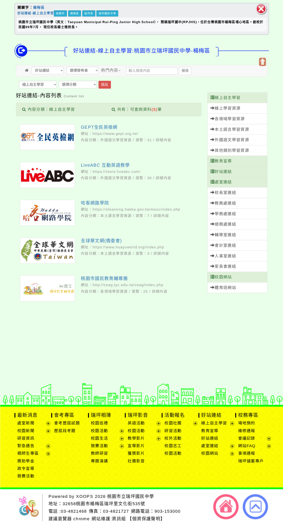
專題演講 (99, 461)
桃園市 (60, 13)
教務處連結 (225, 203)
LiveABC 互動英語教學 (105, 165)
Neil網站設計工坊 (105, 384)
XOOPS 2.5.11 (94, 378)
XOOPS (84, 496)
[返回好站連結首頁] (27, 70)
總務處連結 (225, 224)
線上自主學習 (227, 98)
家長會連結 (225, 266)
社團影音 (136, 461)
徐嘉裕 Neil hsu (107, 390)
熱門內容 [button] (109, 70)
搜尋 (184, 71)
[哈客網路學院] (47, 212)
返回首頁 (226, 506)
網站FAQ (246, 446)
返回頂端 (255, 506)
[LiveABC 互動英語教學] (47, 175)
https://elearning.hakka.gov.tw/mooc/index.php (136, 209)
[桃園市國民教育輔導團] (47, 288)
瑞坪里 (88, 13)
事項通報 (246, 453)
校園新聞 (25, 431)
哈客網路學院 (95, 202)
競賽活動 (25, 476)
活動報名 (174, 415)
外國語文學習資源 (115, 140)
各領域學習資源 (114, 291)
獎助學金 (25, 461)
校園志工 (173, 446)
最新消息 (27, 415)
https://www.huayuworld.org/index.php (128, 247)
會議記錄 (246, 438)
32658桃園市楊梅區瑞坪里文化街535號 (103, 503)
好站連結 (223, 171)
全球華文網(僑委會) (101, 240)
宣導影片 (136, 446)
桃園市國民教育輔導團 (104, 278)
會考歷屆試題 (67, 423)
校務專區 (248, 415)
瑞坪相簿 (101, 415)
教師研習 (99, 453)
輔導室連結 (225, 235)
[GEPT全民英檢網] (47, 137)
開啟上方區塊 (262, 62)
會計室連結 (225, 245)
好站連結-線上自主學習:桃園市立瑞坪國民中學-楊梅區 (141, 51)
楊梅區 (39, 8)
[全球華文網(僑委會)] (47, 250)
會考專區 (64, 415)
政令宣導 (25, 468)
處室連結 (223, 182)
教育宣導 (223, 161)
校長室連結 (225, 192)
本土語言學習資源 (115, 216)
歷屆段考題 (64, 431)
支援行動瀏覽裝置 (190, 372)
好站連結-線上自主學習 (35, 13)
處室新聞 (25, 423)
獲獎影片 (136, 453)
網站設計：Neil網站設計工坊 (29, 379)
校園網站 (223, 277)
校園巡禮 (99, 423)
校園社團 (173, 423)
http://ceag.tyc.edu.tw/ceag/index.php (127, 285)
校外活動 (173, 438)
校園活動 (99, 431)
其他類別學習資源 (232, 150)
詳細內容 (163, 140)
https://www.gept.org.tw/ (115, 134)
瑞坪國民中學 (107, 13)
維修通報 (246, 431)
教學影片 (136, 438)
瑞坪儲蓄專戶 (251, 461)
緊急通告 (25, 446)
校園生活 (99, 438)
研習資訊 (25, 438)
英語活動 (136, 423)
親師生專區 (28, 453)
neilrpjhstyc (88, 365)
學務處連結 (225, 214)
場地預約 (246, 423)
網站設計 (77, 384)
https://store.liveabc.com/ (116, 172)
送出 (104, 84)
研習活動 (173, 431)
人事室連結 (225, 256)
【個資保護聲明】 (146, 518)
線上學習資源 (227, 108)
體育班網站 (225, 287)
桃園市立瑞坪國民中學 (130, 496)
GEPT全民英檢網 (99, 127)
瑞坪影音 (138, 415)
